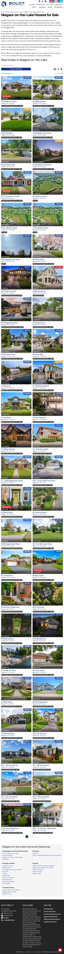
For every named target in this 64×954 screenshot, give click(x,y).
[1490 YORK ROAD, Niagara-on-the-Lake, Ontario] (16, 119)
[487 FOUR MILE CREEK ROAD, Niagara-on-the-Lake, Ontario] (48, 530)
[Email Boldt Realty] (46, 1)
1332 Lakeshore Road (40, 228)
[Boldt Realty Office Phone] (43, 1)
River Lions (5, 871)
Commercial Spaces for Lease (52, 914)
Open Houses (40, 4)
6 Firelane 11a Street (8, 670)
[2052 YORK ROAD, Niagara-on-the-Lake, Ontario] (48, 594)
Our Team (58, 4)
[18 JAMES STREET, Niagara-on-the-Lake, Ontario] (48, 657)
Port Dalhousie (6, 883)
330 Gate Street (38, 259)
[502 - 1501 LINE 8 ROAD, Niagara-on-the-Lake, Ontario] (16, 752)
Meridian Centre (6, 867)
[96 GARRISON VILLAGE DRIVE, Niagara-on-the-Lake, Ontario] (16, 594)
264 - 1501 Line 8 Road (41, 797)
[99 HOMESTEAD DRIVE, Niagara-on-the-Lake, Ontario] (48, 688)
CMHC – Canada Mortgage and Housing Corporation (47, 855)
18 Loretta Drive (7, 575)
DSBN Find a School (38, 869)
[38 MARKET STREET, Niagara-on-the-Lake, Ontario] (48, 277)
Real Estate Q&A (48, 909)
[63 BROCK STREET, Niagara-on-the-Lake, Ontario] (16, 499)
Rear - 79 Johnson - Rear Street (44, 828)
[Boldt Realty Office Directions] (39, 1)
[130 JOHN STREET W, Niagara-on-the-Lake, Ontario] (48, 720)
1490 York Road (7, 133)
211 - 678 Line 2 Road (40, 449)
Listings (32, 4)
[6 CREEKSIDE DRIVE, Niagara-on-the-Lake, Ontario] (48, 625)
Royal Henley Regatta (8, 881)
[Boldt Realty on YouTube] (50, 1)
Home (2, 12)
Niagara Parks (6, 875)
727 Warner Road (7, 734)
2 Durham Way (38, 354)
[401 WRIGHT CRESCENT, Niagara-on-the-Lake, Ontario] (16, 277)
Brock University (37, 871)
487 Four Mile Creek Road (42, 544)
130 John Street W (39, 734)
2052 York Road (38, 607)
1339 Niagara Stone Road (42, 133)
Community (42, 7)
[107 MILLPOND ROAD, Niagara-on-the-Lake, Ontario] (16, 435)
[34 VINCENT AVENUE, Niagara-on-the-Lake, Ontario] (48, 499)
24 (58, 73)
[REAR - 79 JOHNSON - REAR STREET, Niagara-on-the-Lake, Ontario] (48, 815)
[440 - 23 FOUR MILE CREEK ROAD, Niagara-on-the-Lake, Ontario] (48, 467)
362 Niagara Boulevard (9, 323)
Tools (34, 7)
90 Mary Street (38, 575)
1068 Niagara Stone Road (10, 544)
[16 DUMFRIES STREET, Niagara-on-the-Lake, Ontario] (16, 151)
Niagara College (37, 873)
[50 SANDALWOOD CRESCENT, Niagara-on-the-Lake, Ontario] (48, 151)
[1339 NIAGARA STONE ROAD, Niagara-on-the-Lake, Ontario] (48, 119)
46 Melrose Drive (7, 639)
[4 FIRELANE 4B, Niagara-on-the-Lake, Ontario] (16, 372)
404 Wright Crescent (9, 101)
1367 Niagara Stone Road (10, 259)
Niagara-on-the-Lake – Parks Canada (12, 857)
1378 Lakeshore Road (9, 228)
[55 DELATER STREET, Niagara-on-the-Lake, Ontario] (48, 309)
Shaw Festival (14, 41)
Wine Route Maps (7, 879)
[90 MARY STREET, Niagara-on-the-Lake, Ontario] (48, 562)
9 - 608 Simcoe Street (41, 386)
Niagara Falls (31, 49)
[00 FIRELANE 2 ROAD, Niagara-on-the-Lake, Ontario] (48, 183)
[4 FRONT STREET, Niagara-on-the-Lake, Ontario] (16, 404)
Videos (50, 7)
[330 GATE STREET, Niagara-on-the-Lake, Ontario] (48, 246)
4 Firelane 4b (6, 386)
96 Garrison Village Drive (10, 607)
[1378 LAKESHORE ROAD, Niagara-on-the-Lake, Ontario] (16, 214)
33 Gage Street (6, 702)
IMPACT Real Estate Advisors (52, 919)
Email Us (6, 918)
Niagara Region (24, 20)
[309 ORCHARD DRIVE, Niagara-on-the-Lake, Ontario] (16, 341)
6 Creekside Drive (39, 639)
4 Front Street (6, 417)
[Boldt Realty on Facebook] (53, 1)
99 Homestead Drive (40, 702)
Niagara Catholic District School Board (43, 867)
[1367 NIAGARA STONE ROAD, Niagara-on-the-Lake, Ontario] (16, 246)
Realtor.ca (35, 853)
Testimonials (58, 7)
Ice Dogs (4, 873)
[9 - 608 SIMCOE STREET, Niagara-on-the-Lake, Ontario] (48, 372)
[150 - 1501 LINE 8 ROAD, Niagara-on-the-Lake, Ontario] (48, 752)
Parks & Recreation (7, 855)
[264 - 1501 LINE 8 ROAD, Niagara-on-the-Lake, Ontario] (48, 783)
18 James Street (38, 670)
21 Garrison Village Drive (10, 828)
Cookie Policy (29, 952)
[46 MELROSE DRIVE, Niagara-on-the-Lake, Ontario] (16, 625)
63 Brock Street (7, 512)
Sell (52, 4)
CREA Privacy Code (20, 952)
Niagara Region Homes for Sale (14, 12)
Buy (48, 4)
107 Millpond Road (8, 449)
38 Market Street (39, 291)
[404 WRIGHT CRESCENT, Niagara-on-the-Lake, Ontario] (16, 88)
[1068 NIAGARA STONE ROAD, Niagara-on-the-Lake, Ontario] (16, 530)
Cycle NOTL (5, 859)
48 (61, 73)
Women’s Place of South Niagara (11, 890)
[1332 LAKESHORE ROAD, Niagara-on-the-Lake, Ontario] (48, 214)
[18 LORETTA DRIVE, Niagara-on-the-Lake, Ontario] (16, 562)
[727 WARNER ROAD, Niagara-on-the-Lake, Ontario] (16, 720)
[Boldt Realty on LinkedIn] (59, 1)
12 (56, 73)
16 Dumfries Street (8, 165)
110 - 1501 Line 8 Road (9, 797)
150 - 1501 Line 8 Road (41, 765)
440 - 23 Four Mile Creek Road (44, 481)
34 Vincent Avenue (39, 512)
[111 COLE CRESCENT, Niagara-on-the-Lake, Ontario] (48, 404)
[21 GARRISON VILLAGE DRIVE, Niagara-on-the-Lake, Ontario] (16, 815)
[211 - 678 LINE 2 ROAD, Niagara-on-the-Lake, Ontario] (48, 435)
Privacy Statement (37, 952)
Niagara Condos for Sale (50, 916)
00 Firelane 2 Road (39, 196)
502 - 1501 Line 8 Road (9, 765)
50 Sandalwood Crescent (42, 165)
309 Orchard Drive (8, 354)
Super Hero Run (6, 894)
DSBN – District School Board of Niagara (43, 865)
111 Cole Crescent (39, 417)
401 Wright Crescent (8, 291)
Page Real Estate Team (50, 922)
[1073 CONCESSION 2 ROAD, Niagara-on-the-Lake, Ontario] (16, 183)
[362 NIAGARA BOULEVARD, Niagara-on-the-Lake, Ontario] (16, 309)
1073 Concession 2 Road (10, 196)
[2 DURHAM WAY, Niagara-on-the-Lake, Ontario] (48, 341)
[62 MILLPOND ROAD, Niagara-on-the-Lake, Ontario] (48, 88)
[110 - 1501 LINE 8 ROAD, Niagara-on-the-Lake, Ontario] (16, 783)
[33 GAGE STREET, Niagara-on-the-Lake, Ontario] (16, 688)
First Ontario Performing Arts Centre (12, 869)
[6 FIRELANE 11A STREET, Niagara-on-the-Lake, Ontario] (16, 657)
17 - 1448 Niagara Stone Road (12, 481)
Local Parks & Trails (7, 865)
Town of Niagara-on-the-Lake (10, 853)
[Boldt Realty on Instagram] (56, 1)
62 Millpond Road (39, 101)
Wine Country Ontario (8, 877)
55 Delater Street (39, 323)
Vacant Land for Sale (49, 911)
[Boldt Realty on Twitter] (61, 1)
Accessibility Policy (9, 920)
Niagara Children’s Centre (9, 892)
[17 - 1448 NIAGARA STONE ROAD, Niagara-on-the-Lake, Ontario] (16, 467)
